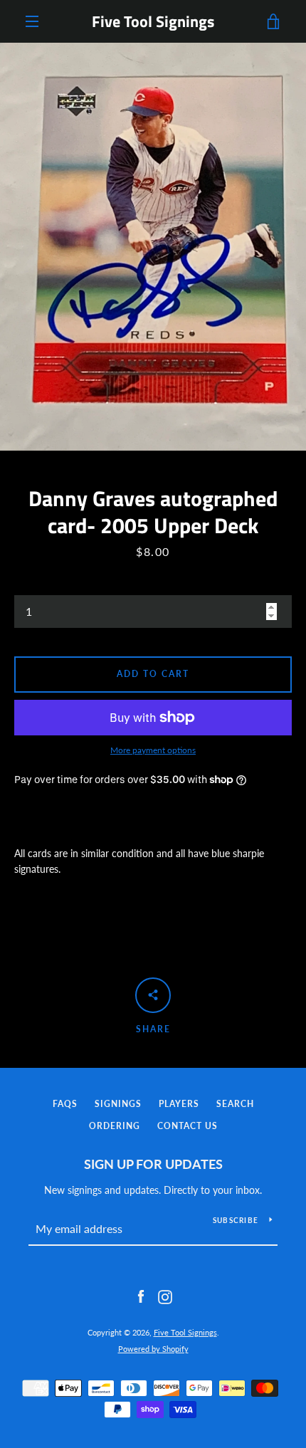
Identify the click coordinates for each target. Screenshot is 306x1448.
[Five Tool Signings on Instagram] (165, 1296)
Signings (118, 1103)
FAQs (65, 1103)
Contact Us (187, 1126)
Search (235, 1103)
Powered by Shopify (153, 1348)
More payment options (153, 750)
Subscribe (235, 1220)
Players (179, 1103)
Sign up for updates (153, 1164)
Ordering (114, 1126)
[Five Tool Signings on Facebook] (141, 1296)
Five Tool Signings (153, 21)
